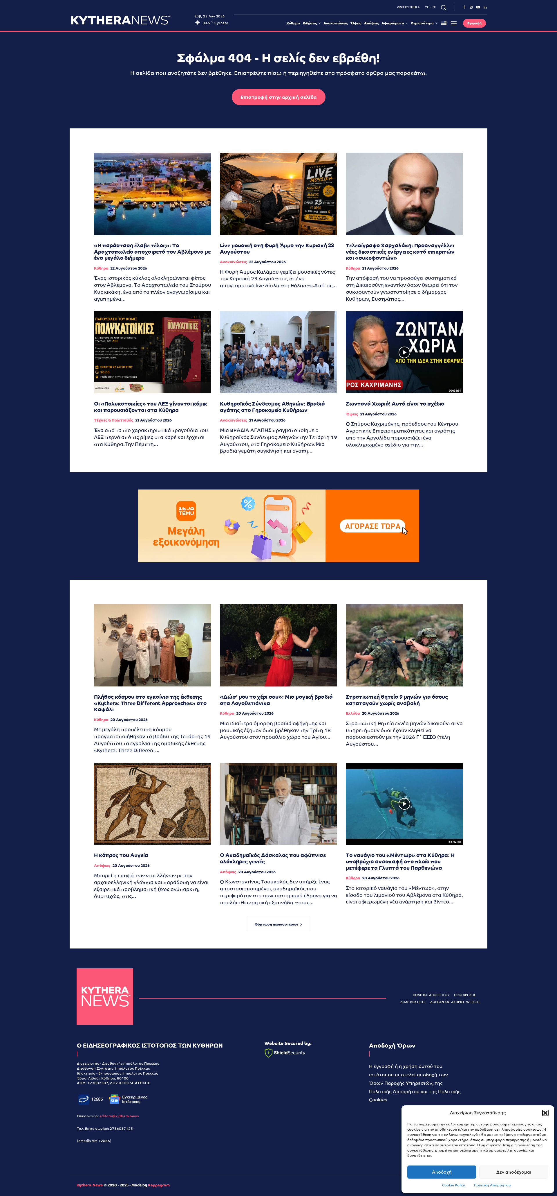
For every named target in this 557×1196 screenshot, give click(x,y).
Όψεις (352, 414)
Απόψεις (102, 865)
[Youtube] (478, 7)
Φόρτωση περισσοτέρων (276, 924)
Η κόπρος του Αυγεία (121, 855)
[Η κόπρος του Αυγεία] (152, 804)
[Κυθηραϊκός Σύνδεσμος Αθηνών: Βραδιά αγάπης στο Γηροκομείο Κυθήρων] (278, 352)
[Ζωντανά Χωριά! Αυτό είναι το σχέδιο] (404, 352)
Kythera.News (90, 1185)
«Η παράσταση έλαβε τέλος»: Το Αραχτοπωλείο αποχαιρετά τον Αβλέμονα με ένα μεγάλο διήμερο (152, 251)
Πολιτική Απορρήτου (492, 1185)
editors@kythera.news (119, 1116)
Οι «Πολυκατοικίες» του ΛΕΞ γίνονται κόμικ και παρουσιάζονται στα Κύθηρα (150, 407)
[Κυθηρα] (131, 20)
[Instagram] (471, 7)
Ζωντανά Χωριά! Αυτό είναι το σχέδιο (395, 404)
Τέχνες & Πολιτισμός (113, 420)
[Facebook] (464, 7)
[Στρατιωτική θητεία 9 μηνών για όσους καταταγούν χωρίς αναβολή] (404, 645)
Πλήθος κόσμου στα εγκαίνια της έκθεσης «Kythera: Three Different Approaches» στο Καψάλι (150, 703)
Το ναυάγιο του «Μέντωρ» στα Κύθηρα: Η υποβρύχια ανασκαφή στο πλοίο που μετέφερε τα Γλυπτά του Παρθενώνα (400, 861)
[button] (545, 1113)
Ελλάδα (353, 713)
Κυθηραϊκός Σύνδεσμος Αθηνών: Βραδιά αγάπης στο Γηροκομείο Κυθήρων (272, 407)
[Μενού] (453, 23)
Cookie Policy (453, 1185)
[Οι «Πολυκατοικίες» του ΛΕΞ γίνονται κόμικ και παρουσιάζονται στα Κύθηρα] (152, 352)
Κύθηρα (101, 268)
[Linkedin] (485, 7)
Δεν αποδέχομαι (513, 1172)
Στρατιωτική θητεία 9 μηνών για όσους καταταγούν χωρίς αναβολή (397, 700)
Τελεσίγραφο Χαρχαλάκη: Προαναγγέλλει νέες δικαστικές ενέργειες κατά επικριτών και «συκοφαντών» (400, 251)
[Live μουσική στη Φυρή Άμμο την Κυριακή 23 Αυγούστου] (278, 194)
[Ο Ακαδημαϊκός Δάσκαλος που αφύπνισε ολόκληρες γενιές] (278, 804)
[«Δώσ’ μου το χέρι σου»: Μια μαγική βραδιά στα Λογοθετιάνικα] (278, 645)
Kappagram (159, 1185)
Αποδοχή (442, 1172)
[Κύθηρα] (105, 996)
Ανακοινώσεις (233, 262)
